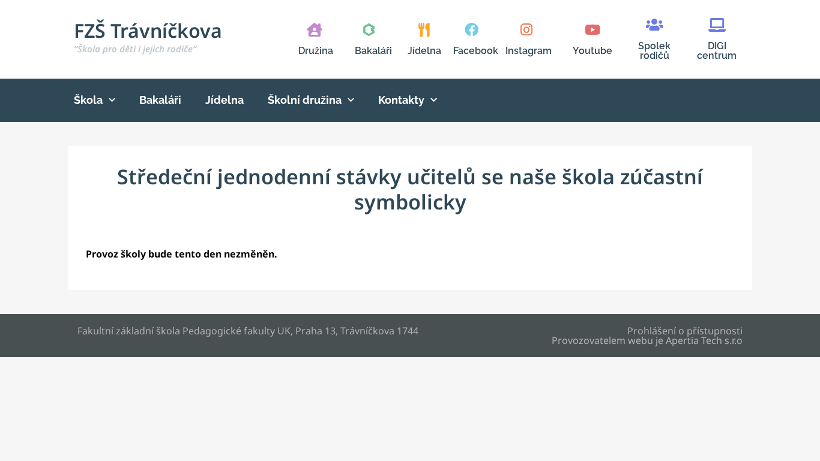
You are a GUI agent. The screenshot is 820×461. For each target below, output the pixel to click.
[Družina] (314, 30)
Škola (88, 100)
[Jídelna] (424, 30)
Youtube (592, 50)
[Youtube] (592, 30)
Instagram (528, 50)
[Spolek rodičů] (655, 25)
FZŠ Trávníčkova (148, 36)
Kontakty (401, 100)
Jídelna (424, 50)
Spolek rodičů (654, 50)
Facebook (475, 50)
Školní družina (305, 100)
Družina (315, 50)
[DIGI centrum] (717, 25)
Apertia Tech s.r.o (704, 340)
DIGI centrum (717, 50)
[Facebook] (471, 30)
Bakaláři (373, 50)
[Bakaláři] (369, 30)
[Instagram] (526, 30)
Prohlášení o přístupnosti (685, 330)
